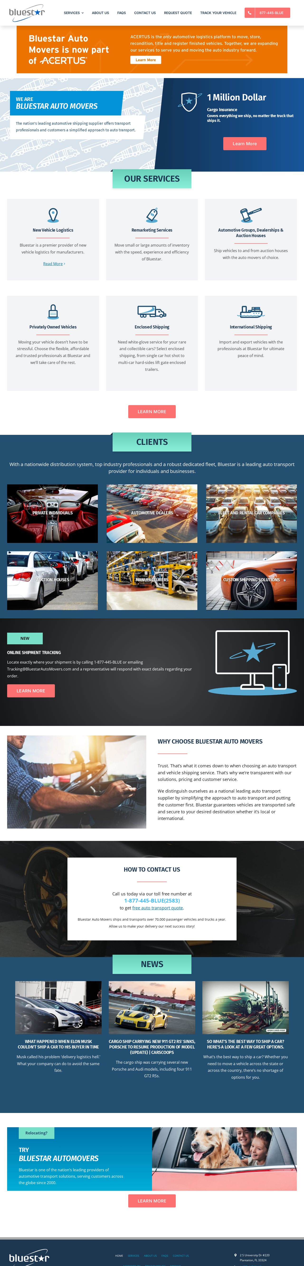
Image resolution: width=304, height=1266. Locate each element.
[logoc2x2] (26, 4)
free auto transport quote (157, 908)
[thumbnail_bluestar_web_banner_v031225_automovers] (152, 27)
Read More (53, 263)
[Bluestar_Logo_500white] (29, 1248)
